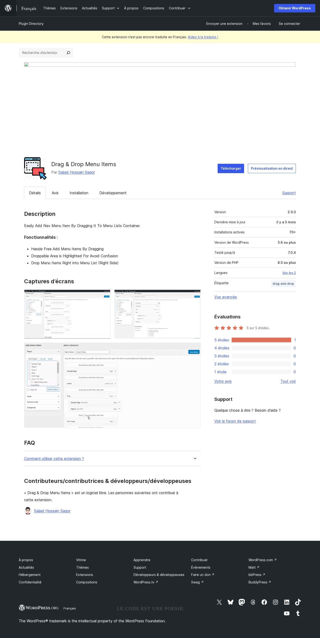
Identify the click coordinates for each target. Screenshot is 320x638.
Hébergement (30, 575)
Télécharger (231, 168)
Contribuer (199, 560)
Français (69, 608)
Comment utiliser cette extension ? (54, 458)
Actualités (26, 567)
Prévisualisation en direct (272, 168)
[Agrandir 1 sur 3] (104, 296)
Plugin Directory (31, 24)
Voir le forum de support (235, 421)
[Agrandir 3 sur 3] (194, 349)
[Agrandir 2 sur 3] (194, 296)
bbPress (257, 575)
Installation (79, 192)
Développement (113, 192)
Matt (254, 567)
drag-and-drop (283, 283)
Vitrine (81, 560)
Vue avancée (225, 297)
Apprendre (142, 560)
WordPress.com (263, 560)
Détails (35, 192)
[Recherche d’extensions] (68, 52)
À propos (26, 560)
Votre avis (223, 381)
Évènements (200, 567)
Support (289, 192)
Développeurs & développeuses (159, 575)
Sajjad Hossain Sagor (76, 172)
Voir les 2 (289, 273)
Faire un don (203, 575)
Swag (197, 582)
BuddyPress (260, 582)
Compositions (86, 582)
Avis (55, 192)
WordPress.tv (146, 582)
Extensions (84, 575)
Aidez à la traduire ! (203, 37)
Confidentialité (30, 582)
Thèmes (82, 567)
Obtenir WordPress (295, 8)
